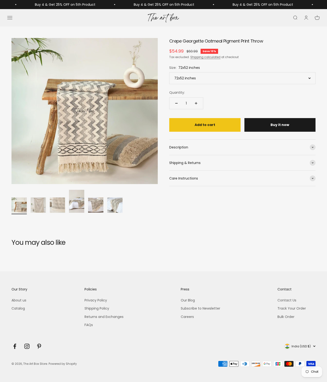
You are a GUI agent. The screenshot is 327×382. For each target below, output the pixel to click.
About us (18, 300)
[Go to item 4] (76, 202)
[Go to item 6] (115, 205)
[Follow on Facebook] (14, 346)
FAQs (89, 324)
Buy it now (280, 124)
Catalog (18, 308)
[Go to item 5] (95, 205)
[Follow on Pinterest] (39, 346)
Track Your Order (291, 308)
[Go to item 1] (19, 205)
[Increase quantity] (196, 103)
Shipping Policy (97, 308)
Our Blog (188, 300)
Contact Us (286, 300)
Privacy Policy (96, 300)
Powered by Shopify (63, 364)
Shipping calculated (205, 57)
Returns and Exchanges (104, 316)
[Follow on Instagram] (27, 346)
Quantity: (177, 92)
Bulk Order (285, 316)
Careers (187, 316)
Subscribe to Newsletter (200, 308)
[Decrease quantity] (176, 103)
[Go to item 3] (57, 205)
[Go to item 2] (38, 205)
